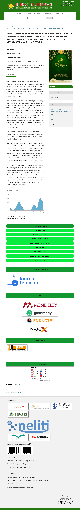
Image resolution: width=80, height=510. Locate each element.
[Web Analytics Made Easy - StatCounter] (9, 384)
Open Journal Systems (13, 392)
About (59, 13)
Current (27, 13)
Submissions (48, 13)
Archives (37, 13)
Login (73, 1)
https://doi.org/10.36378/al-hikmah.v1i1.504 (24, 61)
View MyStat (17, 384)
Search (49, 18)
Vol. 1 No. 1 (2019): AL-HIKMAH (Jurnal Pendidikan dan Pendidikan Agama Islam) (33, 28)
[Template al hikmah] (23, 286)
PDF (53, 87)
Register (65, 1)
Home (19, 13)
